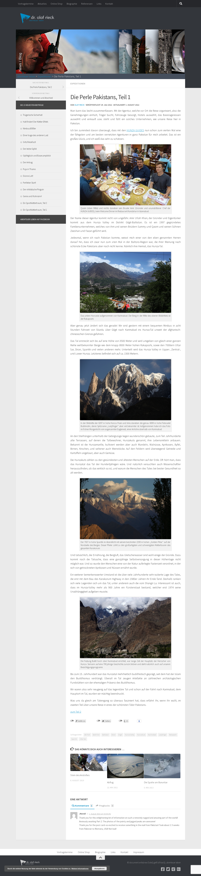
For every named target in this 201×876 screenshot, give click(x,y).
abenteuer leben (26, 76)
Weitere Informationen (80, 868)
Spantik (74, 739)
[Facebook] (163, 869)
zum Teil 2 (75, 711)
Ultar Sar (83, 739)
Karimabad (152, 735)
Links (99, 3)
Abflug (110, 782)
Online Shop (57, 3)
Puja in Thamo (29, 169)
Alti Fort (87, 735)
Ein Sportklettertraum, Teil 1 (35, 209)
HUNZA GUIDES (135, 130)
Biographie (72, 3)
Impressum (138, 852)
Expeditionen (45, 76)
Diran (114, 735)
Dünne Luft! (28, 176)
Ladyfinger (162, 735)
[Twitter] (168, 869)
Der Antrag (28, 162)
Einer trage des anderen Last (35, 135)
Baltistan (105, 735)
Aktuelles (42, 3)
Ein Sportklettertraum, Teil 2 (35, 203)
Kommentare (83, 805)
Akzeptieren (99, 868)
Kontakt (109, 3)
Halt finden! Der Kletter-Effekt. (35, 121)
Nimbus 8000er (29, 128)
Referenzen (87, 3)
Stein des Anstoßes (79, 775)
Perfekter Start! (29, 182)
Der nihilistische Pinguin (33, 189)
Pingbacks (106, 805)
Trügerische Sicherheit (32, 115)
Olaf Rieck (79, 105)
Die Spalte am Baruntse (155, 782)
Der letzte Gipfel (30, 148)
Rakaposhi (173, 735)
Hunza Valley (129, 735)
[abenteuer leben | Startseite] (37, 18)
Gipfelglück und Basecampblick (37, 155)
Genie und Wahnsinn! (32, 196)
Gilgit (120, 735)
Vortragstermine (26, 3)
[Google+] (179, 869)
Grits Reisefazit (29, 142)
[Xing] (173, 869)
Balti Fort (96, 735)
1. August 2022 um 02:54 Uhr (100, 814)
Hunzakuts (141, 735)
